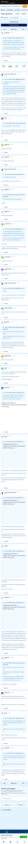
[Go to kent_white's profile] (2, 17)
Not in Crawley (19, 123)
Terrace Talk (15, 17)
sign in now (7, 791)
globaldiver (18, 38)
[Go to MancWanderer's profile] (2, 356)
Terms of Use (4, 838)
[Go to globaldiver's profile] (2, 190)
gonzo (5, 436)
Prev (5, 29)
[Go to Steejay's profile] (2, 546)
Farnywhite (6, 32)
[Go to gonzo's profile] (2, 437)
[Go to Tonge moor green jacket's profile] (2, 74)
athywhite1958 (7, 269)
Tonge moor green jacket (10, 74)
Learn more (2, 2)
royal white (6, 387)
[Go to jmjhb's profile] (2, 368)
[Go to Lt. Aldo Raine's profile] (2, 224)
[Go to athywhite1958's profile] (2, 269)
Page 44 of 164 (13, 29)
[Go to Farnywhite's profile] (2, 33)
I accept (24, 836)
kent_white (5, 17)
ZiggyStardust (19, 79)
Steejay (6, 545)
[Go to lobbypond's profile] (2, 145)
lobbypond (6, 144)
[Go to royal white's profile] (2, 388)
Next (23, 29)
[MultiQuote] (2, 60)
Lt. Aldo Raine (7, 223)
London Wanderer (8, 308)
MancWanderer (7, 355)
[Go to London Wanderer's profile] (2, 308)
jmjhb (5, 368)
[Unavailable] (14, 403)
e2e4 (5, 118)
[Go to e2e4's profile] (2, 118)
